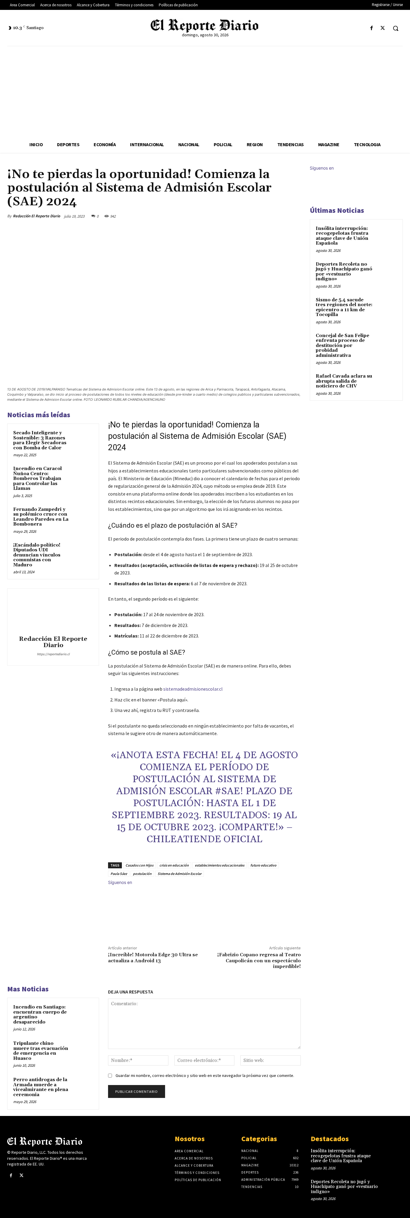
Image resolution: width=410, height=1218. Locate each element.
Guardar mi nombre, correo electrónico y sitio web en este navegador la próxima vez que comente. (205, 1075)
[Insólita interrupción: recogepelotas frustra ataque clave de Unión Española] (386, 235)
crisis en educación (174, 865)
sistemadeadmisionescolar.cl (193, 689)
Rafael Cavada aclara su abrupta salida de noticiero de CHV (344, 381)
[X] (383, 28)
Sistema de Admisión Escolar (179, 873)
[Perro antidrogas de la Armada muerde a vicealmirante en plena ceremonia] (82, 1086)
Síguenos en (120, 882)
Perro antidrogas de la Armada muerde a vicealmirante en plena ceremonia (40, 1087)
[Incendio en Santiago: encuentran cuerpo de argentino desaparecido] (82, 1014)
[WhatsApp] (280, 216)
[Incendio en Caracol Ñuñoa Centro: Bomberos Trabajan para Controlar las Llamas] (82, 475)
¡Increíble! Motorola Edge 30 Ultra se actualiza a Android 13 (153, 957)
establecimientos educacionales (219, 865)
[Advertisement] (205, 91)
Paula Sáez (118, 873)
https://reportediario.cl (53, 654)
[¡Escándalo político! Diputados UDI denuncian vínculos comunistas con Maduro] (82, 552)
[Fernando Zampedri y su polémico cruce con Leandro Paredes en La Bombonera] (82, 516)
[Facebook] (372, 28)
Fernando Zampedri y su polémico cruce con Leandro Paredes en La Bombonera (40, 517)
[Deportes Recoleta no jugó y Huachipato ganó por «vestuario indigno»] (386, 271)
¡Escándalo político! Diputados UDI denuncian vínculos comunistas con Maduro (36, 555)
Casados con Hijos (139, 865)
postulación (142, 873)
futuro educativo (263, 865)
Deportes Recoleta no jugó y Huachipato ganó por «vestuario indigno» (344, 271)
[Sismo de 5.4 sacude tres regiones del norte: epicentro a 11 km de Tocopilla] (386, 307)
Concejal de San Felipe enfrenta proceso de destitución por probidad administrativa (342, 345)
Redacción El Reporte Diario (36, 216)
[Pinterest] (267, 216)
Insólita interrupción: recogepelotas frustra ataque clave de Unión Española (342, 236)
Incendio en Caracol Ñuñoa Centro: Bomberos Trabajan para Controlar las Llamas (37, 478)
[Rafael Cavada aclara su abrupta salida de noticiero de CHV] (386, 383)
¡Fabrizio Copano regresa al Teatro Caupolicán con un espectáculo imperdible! (259, 960)
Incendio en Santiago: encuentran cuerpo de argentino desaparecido (40, 1014)
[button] (395, 28)
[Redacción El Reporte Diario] (53, 613)
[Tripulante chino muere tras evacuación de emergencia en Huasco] (82, 1050)
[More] (294, 216)
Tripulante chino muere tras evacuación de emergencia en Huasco (40, 1051)
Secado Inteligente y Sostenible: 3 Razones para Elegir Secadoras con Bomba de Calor (39, 440)
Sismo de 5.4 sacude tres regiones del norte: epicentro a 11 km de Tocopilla (344, 307)
